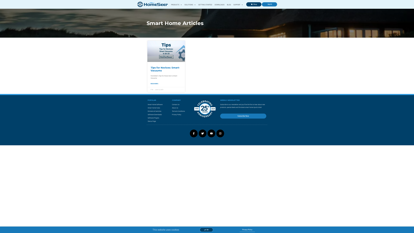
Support (236, 5)
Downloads (219, 5)
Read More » (155, 83)
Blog (229, 5)
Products (175, 5)
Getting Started (205, 5)
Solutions (188, 5)
